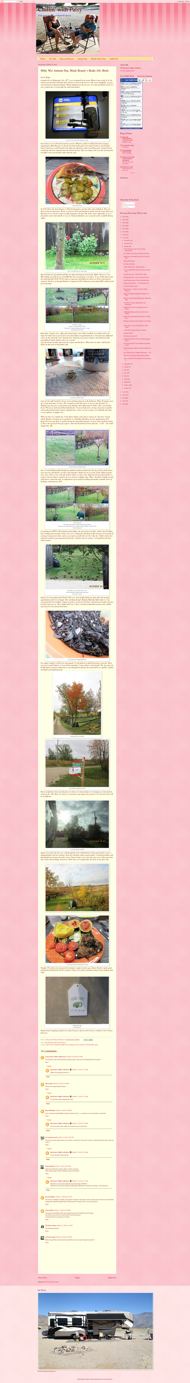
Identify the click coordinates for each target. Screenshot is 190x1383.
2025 (123, 220)
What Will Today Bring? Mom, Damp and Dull (136, 355)
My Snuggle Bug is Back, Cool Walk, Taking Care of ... (137, 349)
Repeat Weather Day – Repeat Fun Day (134, 267)
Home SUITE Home (129, 261)
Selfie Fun (114, 58)
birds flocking (49, 1042)
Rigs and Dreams (67, 58)
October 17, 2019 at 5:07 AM (66, 1137)
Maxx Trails (48, 1084)
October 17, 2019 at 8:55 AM (64, 1197)
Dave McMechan (50, 1110)
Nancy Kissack (49, 1166)
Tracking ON (137, 128)
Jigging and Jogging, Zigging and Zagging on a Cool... (136, 294)
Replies (50, 1066)
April (125, 379)
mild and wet (62, 1042)
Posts (124, 203)
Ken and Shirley (50, 1197)
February (126, 385)
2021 (123, 232)
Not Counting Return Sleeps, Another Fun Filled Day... (137, 270)
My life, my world (127, 167)
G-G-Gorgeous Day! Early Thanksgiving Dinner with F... (137, 344)
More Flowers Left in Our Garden (127, 162)
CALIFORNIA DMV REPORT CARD (127, 141)
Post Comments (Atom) (52, 1282)
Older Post (112, 1277)
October (126, 246)
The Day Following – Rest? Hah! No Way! (135, 274)
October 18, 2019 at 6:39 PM (64, 1237)
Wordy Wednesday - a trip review (128, 169)
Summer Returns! (128, 333)
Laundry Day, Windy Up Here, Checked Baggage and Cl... (137, 339)
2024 (123, 223)
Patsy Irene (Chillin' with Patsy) (59, 1070)
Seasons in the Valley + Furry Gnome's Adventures (128, 158)
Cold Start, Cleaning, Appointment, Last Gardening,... (135, 303)
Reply (47, 1062)
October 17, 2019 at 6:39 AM (63, 1166)
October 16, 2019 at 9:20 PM (61, 1083)
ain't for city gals (50, 1237)
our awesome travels (51, 1137)
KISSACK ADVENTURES (127, 138)
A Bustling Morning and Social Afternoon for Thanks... (136, 312)
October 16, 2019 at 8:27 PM (75, 1057)
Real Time (131, 128)
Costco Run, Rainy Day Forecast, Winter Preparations (135, 250)
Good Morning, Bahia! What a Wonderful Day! (137, 280)
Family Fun (82, 58)
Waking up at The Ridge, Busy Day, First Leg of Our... (137, 257)
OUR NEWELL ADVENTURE (127, 151)
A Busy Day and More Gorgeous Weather (135, 330)
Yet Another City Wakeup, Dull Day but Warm (136, 253)
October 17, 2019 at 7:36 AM (80, 1123)
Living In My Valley (128, 145)
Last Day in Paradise (129, 264)
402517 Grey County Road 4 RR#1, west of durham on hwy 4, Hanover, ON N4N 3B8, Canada (72, 1045)
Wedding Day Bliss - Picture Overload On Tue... (137, 277)
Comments (126, 207)
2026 (123, 217)
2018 (123, 392)
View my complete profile (127, 71)
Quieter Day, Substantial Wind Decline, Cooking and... (137, 317)
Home (42, 58)
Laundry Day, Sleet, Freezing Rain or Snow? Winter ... (136, 308)
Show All (133, 172)
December (127, 240)
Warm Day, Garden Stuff (130, 336)
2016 (123, 398)
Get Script (125, 128)
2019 (123, 238)
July (125, 370)
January (126, 388)
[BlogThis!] (86, 1040)
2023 (123, 226)
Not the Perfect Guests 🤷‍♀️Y (131, 111)
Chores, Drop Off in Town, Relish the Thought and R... (137, 359)
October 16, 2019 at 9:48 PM (64, 1110)
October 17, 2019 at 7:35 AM (80, 1070)
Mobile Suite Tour (98, 58)
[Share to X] (88, 1040)
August (126, 367)
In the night (125, 147)
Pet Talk (52, 58)
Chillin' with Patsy (60, 9)
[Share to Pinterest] (92, 1040)
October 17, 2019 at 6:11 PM (64, 1225)
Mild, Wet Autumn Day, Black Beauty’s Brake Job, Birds (137, 299)
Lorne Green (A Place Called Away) (55, 1057)
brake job (55, 1042)
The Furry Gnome (50, 1225)
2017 (123, 395)
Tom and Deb (49, 1210)
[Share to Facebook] (90, 1040)
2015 (123, 401)
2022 (123, 229)
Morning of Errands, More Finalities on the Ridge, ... (137, 322)
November (127, 243)
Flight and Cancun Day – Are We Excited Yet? (136, 283)
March (126, 382)
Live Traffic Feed (131, 80)
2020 (123, 235)
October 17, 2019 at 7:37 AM (80, 1181)
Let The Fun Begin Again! (131, 286)
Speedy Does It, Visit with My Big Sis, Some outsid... (136, 326)
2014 (123, 404)
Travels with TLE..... (127, 153)
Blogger (110, 1379)
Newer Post (42, 1277)
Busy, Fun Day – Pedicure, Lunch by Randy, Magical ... (136, 290)
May (125, 376)
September (127, 364)
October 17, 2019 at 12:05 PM (62, 1210)
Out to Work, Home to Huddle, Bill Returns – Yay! (137, 353)
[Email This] (85, 1040)
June (125, 373)
